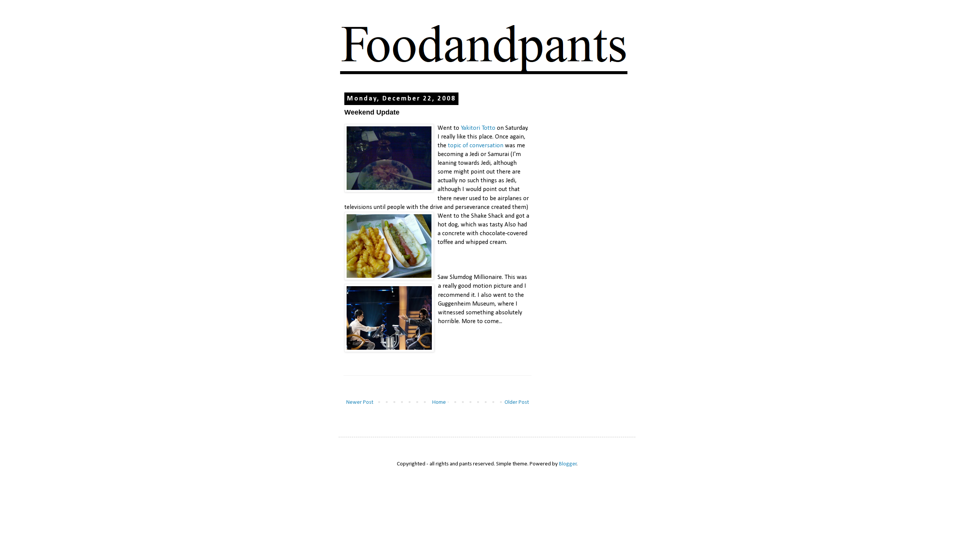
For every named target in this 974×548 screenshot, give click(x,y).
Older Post (517, 402)
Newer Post (359, 402)
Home (439, 402)
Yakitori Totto (478, 128)
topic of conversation (475, 146)
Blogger (568, 464)
